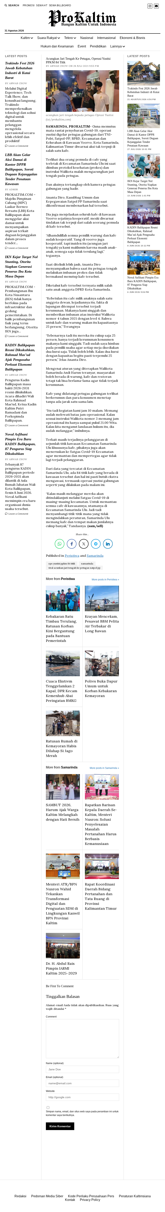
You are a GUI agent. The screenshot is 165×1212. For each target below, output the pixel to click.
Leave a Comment (18, 145)
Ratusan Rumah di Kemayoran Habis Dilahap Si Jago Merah (61, 748)
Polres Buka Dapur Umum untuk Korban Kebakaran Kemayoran (101, 688)
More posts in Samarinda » (104, 768)
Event (82, 46)
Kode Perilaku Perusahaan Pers (91, 1196)
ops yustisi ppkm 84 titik (61, 563)
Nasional (86, 38)
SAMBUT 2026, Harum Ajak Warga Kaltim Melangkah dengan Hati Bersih (62, 812)
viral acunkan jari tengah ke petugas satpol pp (74, 567)
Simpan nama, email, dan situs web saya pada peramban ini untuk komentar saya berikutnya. (82, 1113)
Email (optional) (54, 1077)
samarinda (87, 563)
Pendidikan (98, 46)
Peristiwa (72, 556)
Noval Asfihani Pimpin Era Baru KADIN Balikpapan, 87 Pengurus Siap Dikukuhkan (20, 444)
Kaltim (25, 38)
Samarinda (95, 556)
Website (50, 1091)
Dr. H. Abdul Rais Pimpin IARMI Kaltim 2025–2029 (61, 968)
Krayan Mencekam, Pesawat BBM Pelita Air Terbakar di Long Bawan (102, 623)
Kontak (70, 1200)
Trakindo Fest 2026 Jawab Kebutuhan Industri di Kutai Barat (19, 70)
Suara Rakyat (47, 38)
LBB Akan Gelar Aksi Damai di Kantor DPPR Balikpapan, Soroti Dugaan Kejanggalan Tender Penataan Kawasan (21, 169)
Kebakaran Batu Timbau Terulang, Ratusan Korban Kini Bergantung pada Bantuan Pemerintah (61, 628)
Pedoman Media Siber (47, 1196)
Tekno (68, 38)
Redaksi (20, 1196)
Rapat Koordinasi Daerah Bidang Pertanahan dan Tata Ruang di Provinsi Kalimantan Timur (101, 896)
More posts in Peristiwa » (105, 579)
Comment (51, 1016)
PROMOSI (29, 5)
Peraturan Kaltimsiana (135, 1196)
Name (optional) (55, 1063)
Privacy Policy (90, 1200)
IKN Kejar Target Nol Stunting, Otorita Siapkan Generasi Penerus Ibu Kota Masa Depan (21, 266)
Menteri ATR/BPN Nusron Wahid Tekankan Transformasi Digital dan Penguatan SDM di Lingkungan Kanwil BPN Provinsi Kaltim (63, 903)
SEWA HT (41, 5)
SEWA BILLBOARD (60, 5)
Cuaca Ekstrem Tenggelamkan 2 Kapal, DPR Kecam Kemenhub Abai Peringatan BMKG (61, 691)
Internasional (106, 38)
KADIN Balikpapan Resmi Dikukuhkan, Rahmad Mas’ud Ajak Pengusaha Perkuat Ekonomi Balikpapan (20, 357)
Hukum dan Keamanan (57, 46)
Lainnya (116, 46)
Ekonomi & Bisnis (132, 38)
